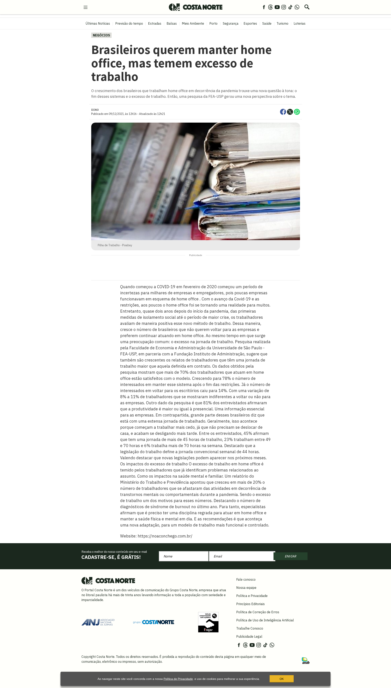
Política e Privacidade (252, 596)
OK (282, 678)
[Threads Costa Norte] (270, 7)
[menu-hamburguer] (85, 7)
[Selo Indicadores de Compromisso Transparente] (208, 622)
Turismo (282, 23)
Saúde (266, 23)
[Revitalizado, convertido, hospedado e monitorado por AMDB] (306, 660)
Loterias (299, 23)
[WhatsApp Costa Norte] (297, 7)
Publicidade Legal (249, 636)
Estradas (154, 23)
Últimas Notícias (98, 23)
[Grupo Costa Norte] (153, 622)
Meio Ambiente (193, 23)
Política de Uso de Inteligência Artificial (265, 620)
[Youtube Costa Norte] (277, 7)
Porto (213, 23)
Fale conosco (246, 579)
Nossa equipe (246, 588)
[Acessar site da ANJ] (97, 622)
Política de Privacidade (178, 678)
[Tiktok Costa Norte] (290, 7)
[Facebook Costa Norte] (264, 7)
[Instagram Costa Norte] (283, 7)
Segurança (230, 23)
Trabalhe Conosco (249, 628)
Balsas (172, 23)
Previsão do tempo (129, 23)
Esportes (250, 23)
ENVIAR (290, 556)
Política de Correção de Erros (257, 612)
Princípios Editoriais (250, 604)
